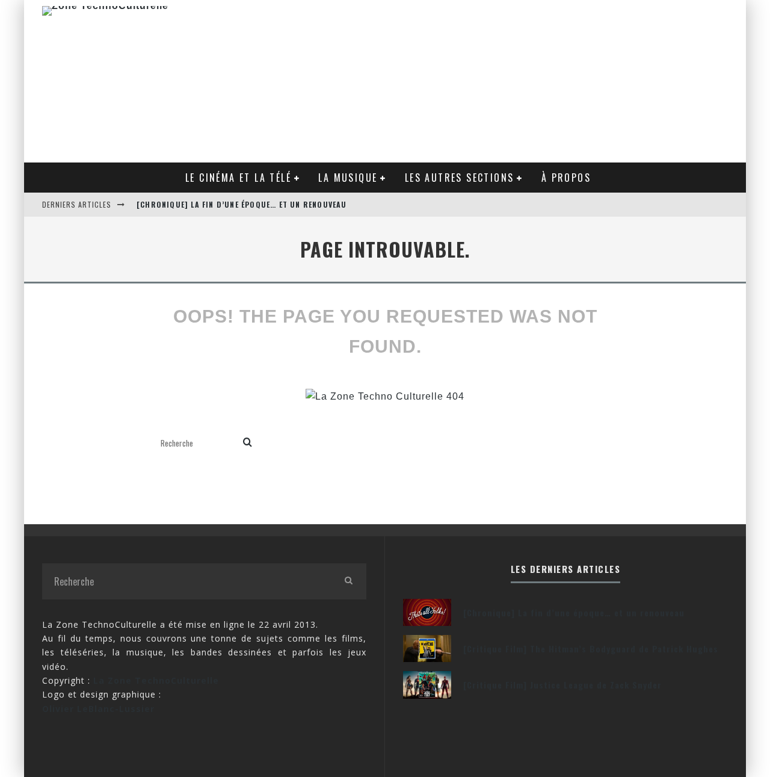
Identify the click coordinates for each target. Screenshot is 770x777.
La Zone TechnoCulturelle (156, 680)
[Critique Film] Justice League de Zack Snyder (562, 684)
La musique (347, 177)
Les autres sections (459, 177)
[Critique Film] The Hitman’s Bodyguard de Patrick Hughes (590, 648)
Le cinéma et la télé (238, 177)
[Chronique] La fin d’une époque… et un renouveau (242, 204)
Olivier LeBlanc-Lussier (98, 708)
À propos (566, 177)
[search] (247, 443)
